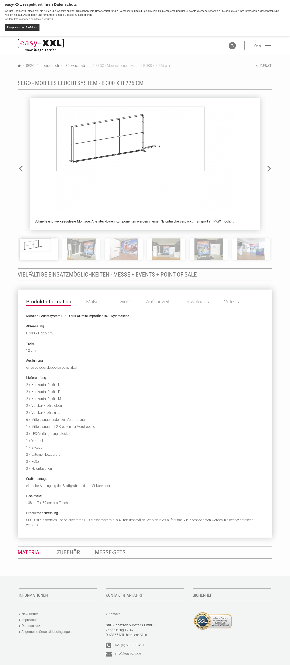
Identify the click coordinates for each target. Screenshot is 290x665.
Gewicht (122, 302)
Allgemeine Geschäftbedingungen (46, 632)
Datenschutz (30, 626)
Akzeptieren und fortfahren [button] (22, 27)
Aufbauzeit (158, 302)
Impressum (29, 620)
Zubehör (68, 552)
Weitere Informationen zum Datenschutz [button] (28, 19)
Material (30, 552)
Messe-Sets (110, 552)
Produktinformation (48, 302)
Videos (231, 302)
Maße (92, 302)
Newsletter (29, 614)
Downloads (196, 302)
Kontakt (114, 614)
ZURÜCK (266, 66)
